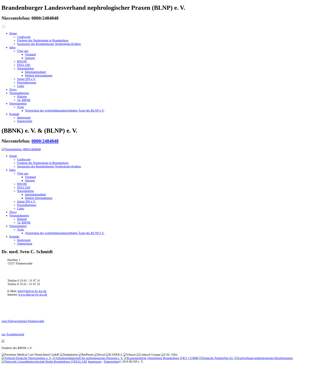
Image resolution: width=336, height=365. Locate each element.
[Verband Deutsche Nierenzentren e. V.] (27, 358)
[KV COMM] (189, 358)
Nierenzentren (18, 103)
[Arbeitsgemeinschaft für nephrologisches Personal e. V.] (87, 358)
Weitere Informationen (38, 75)
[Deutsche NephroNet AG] (216, 358)
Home (13, 33)
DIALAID (23, 65)
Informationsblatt (35, 72)
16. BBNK (24, 100)
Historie (22, 96)
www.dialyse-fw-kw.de (32, 294)
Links (20, 86)
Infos (12, 47)
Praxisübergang (26, 82)
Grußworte (24, 37)
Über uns (22, 51)
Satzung (30, 58)
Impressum (24, 117)
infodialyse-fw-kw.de (32, 291)
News (13, 89)
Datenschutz (24, 121)
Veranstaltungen (19, 93)
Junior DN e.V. (26, 79)
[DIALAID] (79, 361)
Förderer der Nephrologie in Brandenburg (42, 40)
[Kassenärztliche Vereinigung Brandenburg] (151, 358)
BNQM (22, 61)
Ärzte (20, 107)
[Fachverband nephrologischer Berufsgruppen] (263, 358)
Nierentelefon (25, 68)
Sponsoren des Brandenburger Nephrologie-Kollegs (49, 44)
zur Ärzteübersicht (13, 334)
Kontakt (14, 114)
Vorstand (30, 54)
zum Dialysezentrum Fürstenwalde (23, 321)
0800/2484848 (45, 141)
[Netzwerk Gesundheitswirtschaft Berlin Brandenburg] (36, 361)
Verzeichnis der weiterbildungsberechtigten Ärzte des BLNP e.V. (64, 110)
